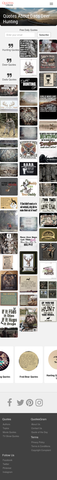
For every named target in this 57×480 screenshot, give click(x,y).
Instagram (7, 471)
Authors (6, 424)
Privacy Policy (38, 442)
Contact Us (36, 428)
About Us (35, 424)
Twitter (6, 464)
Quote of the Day (39, 432)
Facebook (7, 460)
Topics (6, 428)
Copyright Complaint (41, 450)
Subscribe (44, 34)
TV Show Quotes (11, 436)
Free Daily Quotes (29, 29)
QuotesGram (7, 4)
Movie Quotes (9, 432)
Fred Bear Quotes (28, 376)
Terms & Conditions (40, 446)
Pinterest (7, 467)
